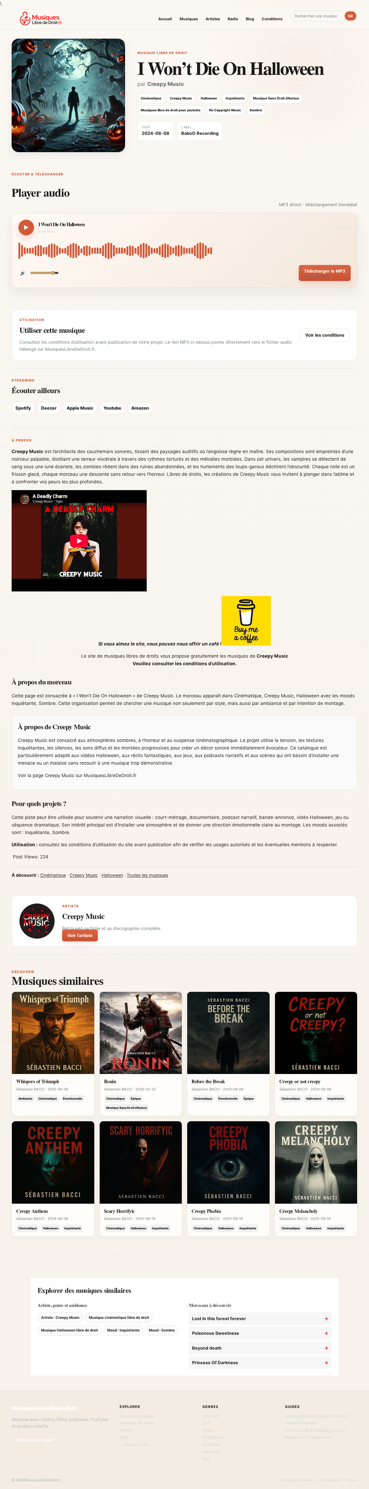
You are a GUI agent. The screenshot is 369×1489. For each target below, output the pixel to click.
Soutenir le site (136, 1444)
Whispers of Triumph (37, 1081)
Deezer (49, 408)
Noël (206, 1459)
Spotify (23, 408)
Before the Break (208, 1081)
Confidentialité (330, 1480)
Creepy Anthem (32, 1210)
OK (350, 16)
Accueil (165, 18)
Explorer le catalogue (34, 1440)
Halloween (112, 875)
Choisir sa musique (301, 1423)
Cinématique (53, 875)
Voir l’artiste (80, 935)
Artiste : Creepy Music (60, 1317)
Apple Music (80, 408)
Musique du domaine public (308, 1437)
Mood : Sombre (162, 1330)
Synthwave (211, 1444)
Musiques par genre (137, 1423)
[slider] (184, 251)
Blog (250, 18)
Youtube (112, 408)
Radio (233, 18)
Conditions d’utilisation (297, 1480)
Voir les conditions (324, 335)
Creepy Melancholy (298, 1210)
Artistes (213, 18)
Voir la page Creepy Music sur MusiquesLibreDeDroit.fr (77, 775)
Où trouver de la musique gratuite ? (315, 1430)
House (207, 1430)
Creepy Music (165, 84)
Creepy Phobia (206, 1210)
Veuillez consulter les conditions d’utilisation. (185, 663)
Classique (210, 1416)
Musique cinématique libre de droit (119, 1317)
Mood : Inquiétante (123, 1330)
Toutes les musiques (147, 875)
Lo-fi (206, 1423)
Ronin (110, 1081)
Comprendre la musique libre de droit (316, 1416)
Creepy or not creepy (300, 1081)
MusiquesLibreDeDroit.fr (44, 1408)
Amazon (140, 408)
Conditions (272, 18)
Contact (351, 1480)
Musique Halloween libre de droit (69, 1330)
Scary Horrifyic (119, 1210)
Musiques (189, 18)
